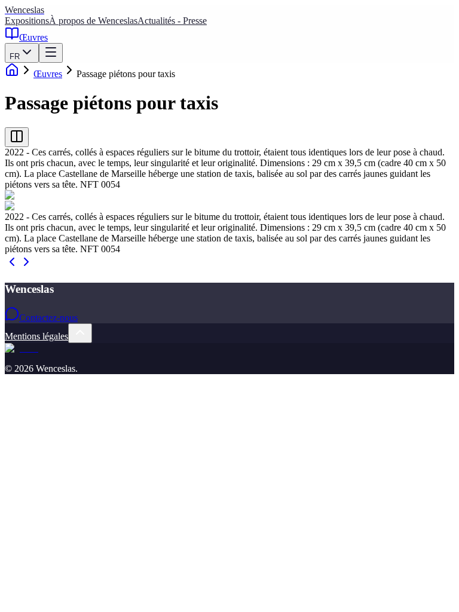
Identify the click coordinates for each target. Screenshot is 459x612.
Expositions (27, 21)
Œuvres (33, 37)
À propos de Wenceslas (93, 21)
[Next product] (26, 266)
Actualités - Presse (172, 21)
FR (15, 56)
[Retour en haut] (80, 333)
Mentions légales (36, 336)
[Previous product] (12, 266)
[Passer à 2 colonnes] (17, 137)
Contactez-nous (48, 318)
